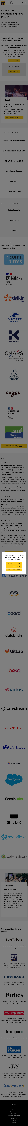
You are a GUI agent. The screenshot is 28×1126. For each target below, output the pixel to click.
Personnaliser (14, 569)
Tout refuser (14, 566)
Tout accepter (14, 563)
